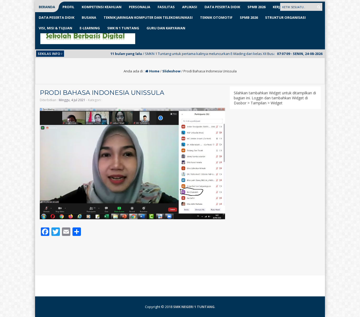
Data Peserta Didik (222, 6)
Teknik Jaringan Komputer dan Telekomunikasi (148, 17)
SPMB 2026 (256, 6)
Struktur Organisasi (285, 17)
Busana (89, 17)
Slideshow (171, 71)
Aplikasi (189, 6)
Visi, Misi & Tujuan (55, 28)
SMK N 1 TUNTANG (123, 28)
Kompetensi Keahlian (101, 6)
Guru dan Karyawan (166, 28)
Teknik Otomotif (216, 17)
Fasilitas (166, 6)
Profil (68, 6)
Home (153, 71)
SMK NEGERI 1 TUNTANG (194, 306)
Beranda (47, 6)
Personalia (139, 6)
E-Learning (90, 28)
